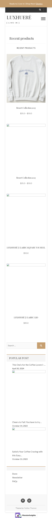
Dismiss (39, 4)
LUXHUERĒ (19, 17)
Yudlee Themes (30, 508)
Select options (23, 74)
